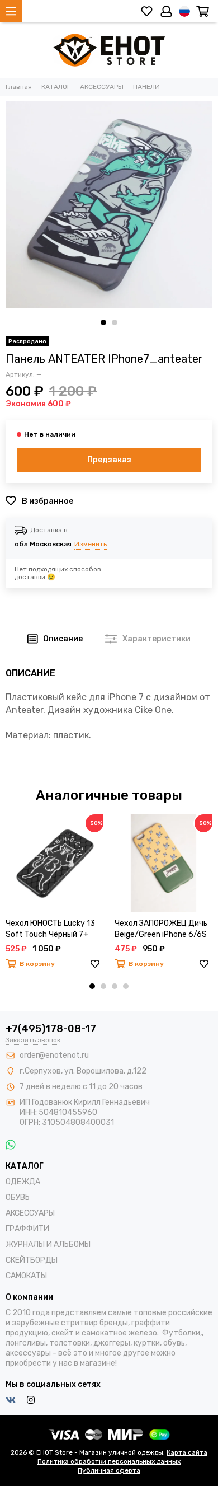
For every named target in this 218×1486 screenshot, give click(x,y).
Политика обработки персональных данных (109, 1461)
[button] (103, 322)
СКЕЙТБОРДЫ (32, 1260)
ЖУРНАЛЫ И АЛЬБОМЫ (48, 1244)
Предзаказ (109, 460)
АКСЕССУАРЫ (30, 1213)
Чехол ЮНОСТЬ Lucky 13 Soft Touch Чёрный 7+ (50, 928)
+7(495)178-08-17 (51, 1029)
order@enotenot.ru (54, 1055)
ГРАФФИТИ (27, 1229)
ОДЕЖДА (23, 1182)
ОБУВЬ (18, 1197)
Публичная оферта (109, 1470)
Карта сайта (187, 1452)
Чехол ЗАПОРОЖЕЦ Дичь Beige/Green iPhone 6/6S (161, 928)
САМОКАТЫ (26, 1276)
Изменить (90, 544)
